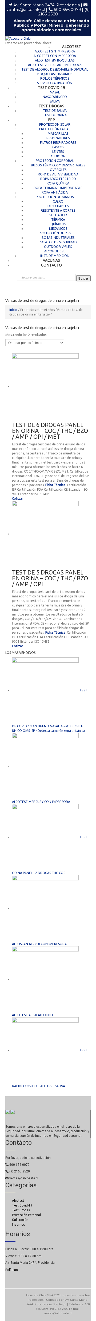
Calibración (20, 1220)
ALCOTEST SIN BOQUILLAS (54, 60)
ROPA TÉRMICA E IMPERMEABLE (58, 188)
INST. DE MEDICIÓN (54, 255)
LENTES (58, 151)
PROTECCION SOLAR (54, 124)
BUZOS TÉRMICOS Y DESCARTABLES (58, 165)
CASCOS (58, 147)
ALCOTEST (71, 46)
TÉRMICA (58, 219)
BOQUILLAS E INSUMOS (54, 74)
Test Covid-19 (22, 1205)
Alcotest (18, 1201)
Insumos (18, 1224)
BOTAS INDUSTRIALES (58, 237)
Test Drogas (21, 1210)
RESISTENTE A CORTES (58, 210)
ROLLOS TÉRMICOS (54, 78)
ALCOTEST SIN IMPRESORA (55, 51)
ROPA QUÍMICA (58, 183)
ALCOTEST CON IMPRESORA (55, 56)
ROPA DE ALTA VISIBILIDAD (58, 174)
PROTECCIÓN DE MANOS (55, 197)
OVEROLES (58, 169)
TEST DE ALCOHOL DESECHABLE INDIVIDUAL (54, 69)
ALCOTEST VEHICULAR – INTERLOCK (55, 65)
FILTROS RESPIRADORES (58, 142)
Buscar (83, 278)
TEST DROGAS (51, 105)
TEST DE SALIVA (55, 110)
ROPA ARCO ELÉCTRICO (58, 178)
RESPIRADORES (58, 138)
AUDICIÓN (58, 156)
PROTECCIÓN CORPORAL (55, 160)
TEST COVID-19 (51, 87)
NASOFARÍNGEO (55, 97)
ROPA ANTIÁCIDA (55, 192)
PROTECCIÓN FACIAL (54, 129)
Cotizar (17, 498)
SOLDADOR (58, 215)
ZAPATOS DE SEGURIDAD (58, 242)
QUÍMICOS (58, 224)
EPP (51, 119)
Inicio (13, 309)
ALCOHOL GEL (54, 251)
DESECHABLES (58, 206)
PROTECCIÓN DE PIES (55, 233)
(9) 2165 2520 (19, 1171)
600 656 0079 (68, 9)
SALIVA (55, 101)
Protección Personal (26, 1215)
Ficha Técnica (55, 485)
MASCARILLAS (58, 133)
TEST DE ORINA (55, 115)
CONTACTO (51, 265)
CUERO (58, 201)
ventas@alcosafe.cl (25, 9)
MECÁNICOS (58, 228)
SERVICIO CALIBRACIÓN (54, 83)
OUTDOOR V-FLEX (58, 246)
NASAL (55, 92)
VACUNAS (51, 260)
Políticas (11, 1270)
